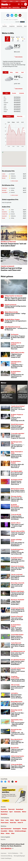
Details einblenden (18, 56)
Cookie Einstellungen (6, 858)
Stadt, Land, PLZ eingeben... (12, 19)
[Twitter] (12, 15)
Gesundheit (4, 831)
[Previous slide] (2, 389)
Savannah (4, 216)
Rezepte (24, 828)
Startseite (4, 809)
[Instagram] (9, 781)
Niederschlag (19, 116)
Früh (5, 72)
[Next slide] (26, 389)
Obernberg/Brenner (6, 188)
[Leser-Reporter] (19, 4)
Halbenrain (4, 176)
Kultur (12, 820)
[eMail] (20, 15)
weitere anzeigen (14, 180)
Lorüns (3, 174)
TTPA (21, 853)
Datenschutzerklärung (6, 856)
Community (17, 812)
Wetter (24, 812)
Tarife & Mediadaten (13, 853)
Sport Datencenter (6, 828)
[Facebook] (8, 15)
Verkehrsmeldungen (20, 831)
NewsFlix (23, 1)
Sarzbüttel (4, 211)
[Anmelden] (22, 4)
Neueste (23, 7)
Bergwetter (12, 26)
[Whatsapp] (16, 15)
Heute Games (4, 822)
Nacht (22, 72)
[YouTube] (16, 781)
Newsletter (4, 814)
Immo (11, 1)
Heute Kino (13, 822)
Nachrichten (4, 812)
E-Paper (4, 1)
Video (12, 833)
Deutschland (19, 809)
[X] (5, 781)
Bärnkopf (4, 190)
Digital (17, 820)
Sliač (3, 209)
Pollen (6, 93)
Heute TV (20, 822)
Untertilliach (4, 192)
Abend (17, 72)
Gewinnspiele (17, 828)
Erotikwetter (21, 93)
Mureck (3, 178)
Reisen (8, 833)
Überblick (4, 26)
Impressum (3, 853)
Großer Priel (4, 214)
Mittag (11, 72)
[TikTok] (12, 781)
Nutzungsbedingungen (19, 856)
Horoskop (23, 820)
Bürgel (3, 218)
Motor (2, 833)
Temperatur (8, 116)
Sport (10, 7)
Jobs (17, 1)
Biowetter (14, 93)
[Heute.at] (4, 4)
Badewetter (19, 26)
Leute (7, 820)
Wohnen (11, 831)
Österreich (4, 7)
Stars (2, 820)
